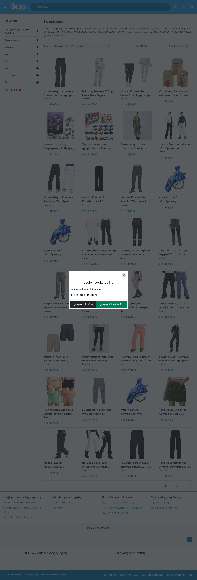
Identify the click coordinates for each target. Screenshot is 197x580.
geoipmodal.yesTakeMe (111, 304)
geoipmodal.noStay (83, 304)
